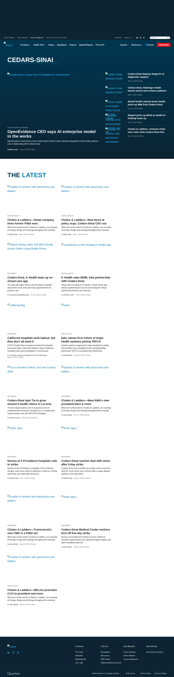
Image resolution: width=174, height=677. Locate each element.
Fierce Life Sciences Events (56, 38)
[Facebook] (140, 38)
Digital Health (13, 216)
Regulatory (62, 45)
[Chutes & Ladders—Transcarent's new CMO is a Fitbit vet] (32, 499)
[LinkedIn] (137, 38)
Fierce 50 (100, 45)
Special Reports (86, 45)
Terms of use (130, 673)
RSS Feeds (105, 659)
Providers (24, 45)
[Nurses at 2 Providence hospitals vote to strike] (15, 428)
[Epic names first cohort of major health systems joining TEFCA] (65, 305)
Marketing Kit (80, 659)
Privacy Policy (145, 673)
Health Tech (39, 45)
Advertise (118, 38)
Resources (136, 45)
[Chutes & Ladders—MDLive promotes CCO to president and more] (32, 559)
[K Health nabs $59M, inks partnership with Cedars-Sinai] (86, 244)
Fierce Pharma (9, 38)
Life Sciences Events (154, 652)
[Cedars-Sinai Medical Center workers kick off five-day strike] (68, 497)
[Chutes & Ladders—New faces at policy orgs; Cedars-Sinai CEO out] (86, 189)
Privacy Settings (161, 673)
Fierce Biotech (22, 38)
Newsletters (105, 652)
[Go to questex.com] (13, 673)
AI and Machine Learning (17, 128)
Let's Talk (79, 663)
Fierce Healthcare (36, 38)
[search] (168, 38)
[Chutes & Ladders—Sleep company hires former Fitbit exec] (32, 189)
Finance (72, 45)
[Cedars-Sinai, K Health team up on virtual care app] (32, 246)
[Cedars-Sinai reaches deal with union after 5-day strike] (68, 428)
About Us (127, 38)
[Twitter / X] (144, 38)
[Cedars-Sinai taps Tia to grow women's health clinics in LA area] (32, 369)
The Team (79, 652)
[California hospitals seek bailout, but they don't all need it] (16, 305)
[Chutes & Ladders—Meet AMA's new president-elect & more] (86, 369)
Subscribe (164, 45)
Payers (51, 45)
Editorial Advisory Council (111, 663)
